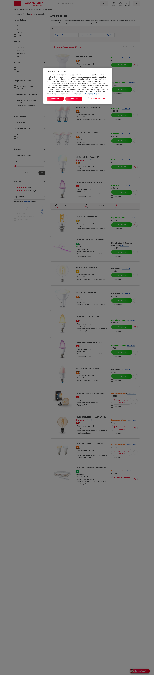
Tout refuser (74, 99)
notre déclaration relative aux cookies (92, 94)
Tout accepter (55, 99)
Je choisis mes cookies (98, 99)
